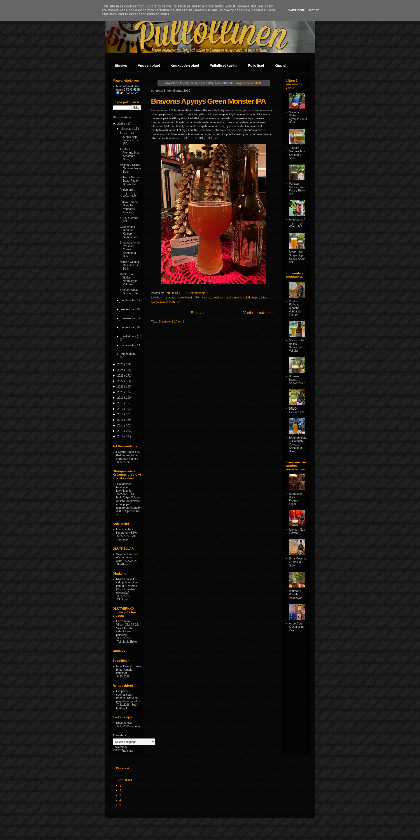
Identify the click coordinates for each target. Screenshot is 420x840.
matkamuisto (234, 297)
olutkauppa (252, 297)
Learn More (296, 10)
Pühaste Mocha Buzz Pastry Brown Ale (130, 181)
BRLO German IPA (296, 410)
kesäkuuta (128, 309)
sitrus (265, 297)
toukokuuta (128, 318)
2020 (120, 392)
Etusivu (121, 65)
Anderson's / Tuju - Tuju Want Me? (128, 193)
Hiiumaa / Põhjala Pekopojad (295, 594)
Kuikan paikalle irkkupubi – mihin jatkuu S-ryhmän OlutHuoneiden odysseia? (127, 585)
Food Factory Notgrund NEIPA (126, 531)
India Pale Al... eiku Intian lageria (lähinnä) (128, 670)
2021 (120, 386)
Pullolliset (256, 65)
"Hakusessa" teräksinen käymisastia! (124, 487)
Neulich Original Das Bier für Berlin (130, 265)
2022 (120, 381)
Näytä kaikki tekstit (249, 83)
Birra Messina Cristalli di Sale (297, 562)
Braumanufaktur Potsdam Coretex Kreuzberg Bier (130, 249)
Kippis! (280, 65)
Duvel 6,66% (124, 722)
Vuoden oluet (149, 65)
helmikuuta (128, 345)
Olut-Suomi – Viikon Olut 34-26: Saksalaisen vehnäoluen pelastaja (127, 627)
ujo (179, 302)
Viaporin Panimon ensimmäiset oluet (127, 557)
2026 (120, 123)
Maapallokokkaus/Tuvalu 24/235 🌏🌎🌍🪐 (128, 89)
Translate (127, 750)
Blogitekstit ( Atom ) (171, 321)
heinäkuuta (128, 300)
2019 (120, 397)
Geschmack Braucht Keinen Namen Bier (129, 232)
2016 (120, 414)
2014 (120, 425)
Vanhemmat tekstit (259, 312)
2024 (120, 370)
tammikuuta (128, 354)
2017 (120, 408)
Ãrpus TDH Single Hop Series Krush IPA (129, 138)
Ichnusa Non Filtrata (297, 531)
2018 (120, 403)
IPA (197, 297)
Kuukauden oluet (184, 65)
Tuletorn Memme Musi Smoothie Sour (130, 154)
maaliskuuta (129, 336)
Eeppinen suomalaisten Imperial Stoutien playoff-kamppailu (127, 696)
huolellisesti (185, 297)
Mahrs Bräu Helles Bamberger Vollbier (128, 279)
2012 (120, 436)
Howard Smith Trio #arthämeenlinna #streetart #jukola (128, 455)
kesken (219, 297)
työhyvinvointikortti (163, 302)
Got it (314, 10)
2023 (120, 375)
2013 (120, 431)
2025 (120, 364)
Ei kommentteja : (197, 293)
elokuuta (126, 128)
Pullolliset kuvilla (223, 65)
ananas (170, 297)
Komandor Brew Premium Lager (295, 499)
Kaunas (206, 297)
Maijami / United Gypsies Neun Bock (130, 168)
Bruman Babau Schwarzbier (129, 291)
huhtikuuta (128, 327)
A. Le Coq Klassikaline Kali (296, 627)
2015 (120, 419)
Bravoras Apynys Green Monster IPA (208, 101)
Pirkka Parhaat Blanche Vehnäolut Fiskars (129, 207)
